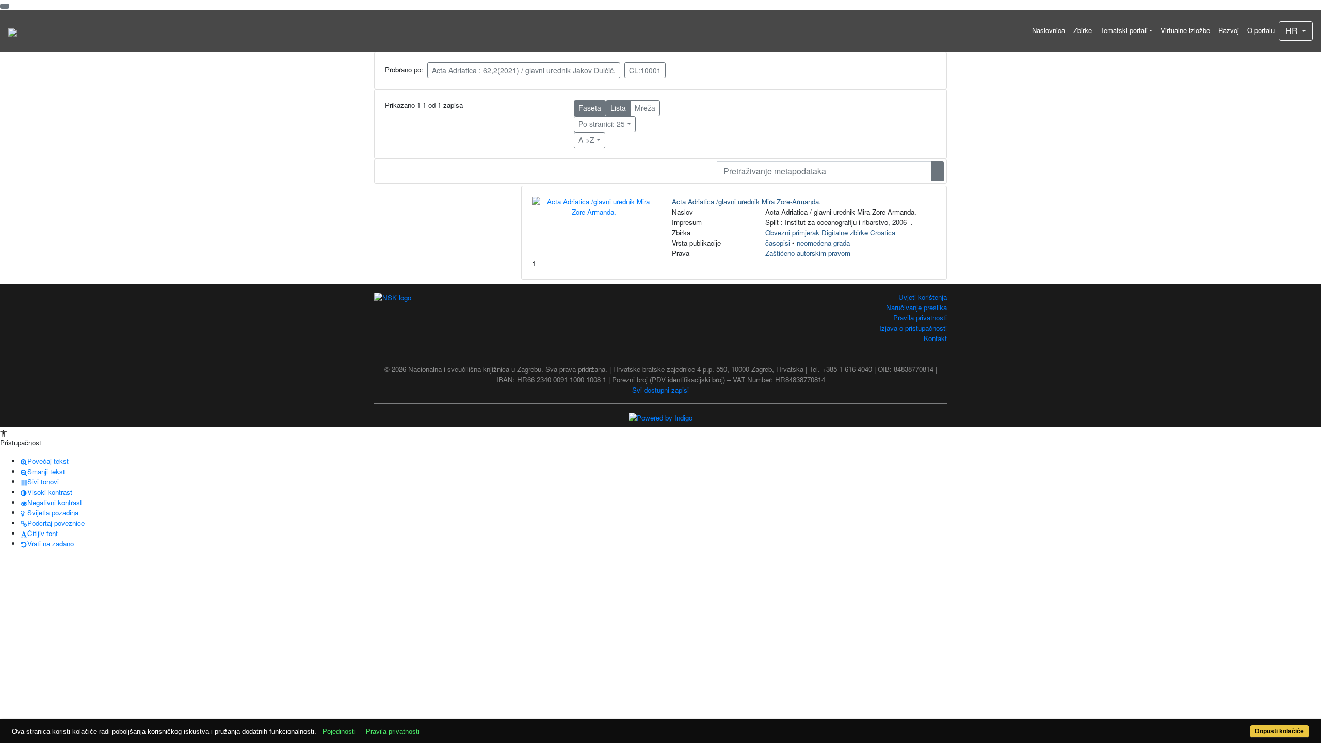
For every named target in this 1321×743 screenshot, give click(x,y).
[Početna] (12, 31)
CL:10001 (645, 70)
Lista (618, 108)
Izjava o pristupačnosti (913, 328)
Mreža (645, 108)
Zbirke (1082, 30)
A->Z (586, 140)
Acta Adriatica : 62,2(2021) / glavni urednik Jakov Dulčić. (524, 70)
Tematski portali (1124, 30)
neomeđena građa (823, 243)
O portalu (1261, 30)
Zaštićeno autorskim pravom (807, 253)
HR (1292, 31)
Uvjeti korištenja (922, 297)
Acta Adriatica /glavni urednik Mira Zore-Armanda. (746, 201)
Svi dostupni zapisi (660, 390)
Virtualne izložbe (1185, 30)
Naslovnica (1048, 30)
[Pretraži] (937, 171)
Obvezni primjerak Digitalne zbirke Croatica (830, 232)
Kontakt (935, 338)
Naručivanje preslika (916, 307)
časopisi (777, 243)
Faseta (589, 108)
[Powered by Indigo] (660, 417)
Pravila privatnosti (920, 317)
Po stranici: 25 (601, 124)
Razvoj (1228, 30)
